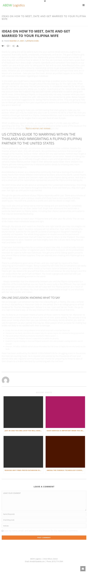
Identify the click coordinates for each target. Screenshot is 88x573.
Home (16, 24)
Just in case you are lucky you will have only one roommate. (24, 431)
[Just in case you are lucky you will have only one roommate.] (23, 412)
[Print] (19, 45)
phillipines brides (26, 24)
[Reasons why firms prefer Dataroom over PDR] (23, 452)
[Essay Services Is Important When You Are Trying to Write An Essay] (65, 412)
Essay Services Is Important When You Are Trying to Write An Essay (66, 431)
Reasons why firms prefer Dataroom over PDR (24, 470)
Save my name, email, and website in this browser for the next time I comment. (41, 530)
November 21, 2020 (17, 41)
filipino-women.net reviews (38, 128)
